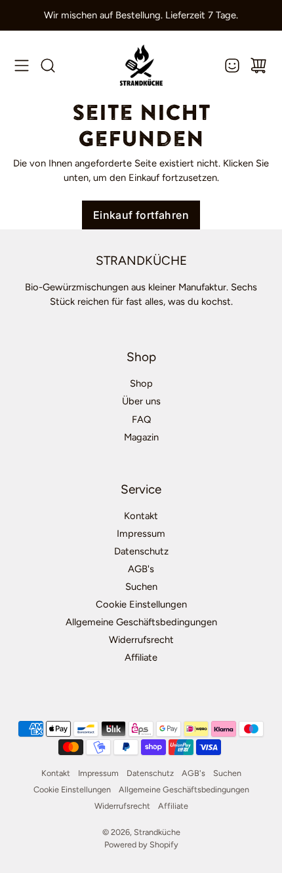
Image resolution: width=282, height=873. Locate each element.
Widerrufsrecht (141, 640)
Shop (141, 383)
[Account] (232, 65)
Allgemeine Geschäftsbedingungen (141, 622)
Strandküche (157, 832)
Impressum (141, 533)
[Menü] (21, 65)
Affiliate (141, 657)
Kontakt (141, 516)
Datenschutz (141, 551)
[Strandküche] (141, 65)
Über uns (141, 401)
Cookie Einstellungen (141, 604)
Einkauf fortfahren (141, 215)
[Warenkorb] (258, 65)
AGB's (141, 569)
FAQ (141, 419)
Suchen (141, 586)
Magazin (141, 437)
